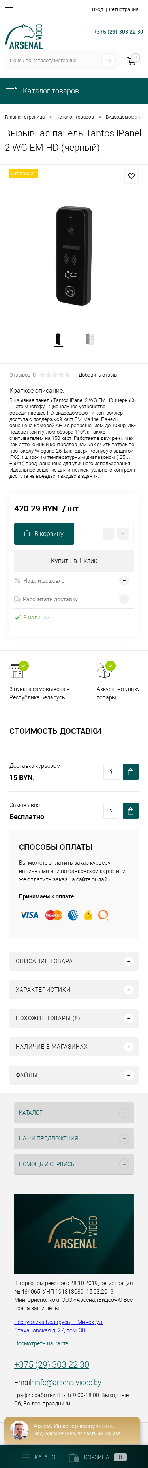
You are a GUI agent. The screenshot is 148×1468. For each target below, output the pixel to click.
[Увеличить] (74, 256)
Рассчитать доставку (50, 599)
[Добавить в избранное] (131, 176)
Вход (97, 9)
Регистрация (124, 9)
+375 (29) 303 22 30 (118, 31)
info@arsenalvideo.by (68, 1382)
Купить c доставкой (131, 772)
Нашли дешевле (43, 581)
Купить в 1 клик (74, 560)
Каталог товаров (50, 91)
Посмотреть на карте (41, 1343)
